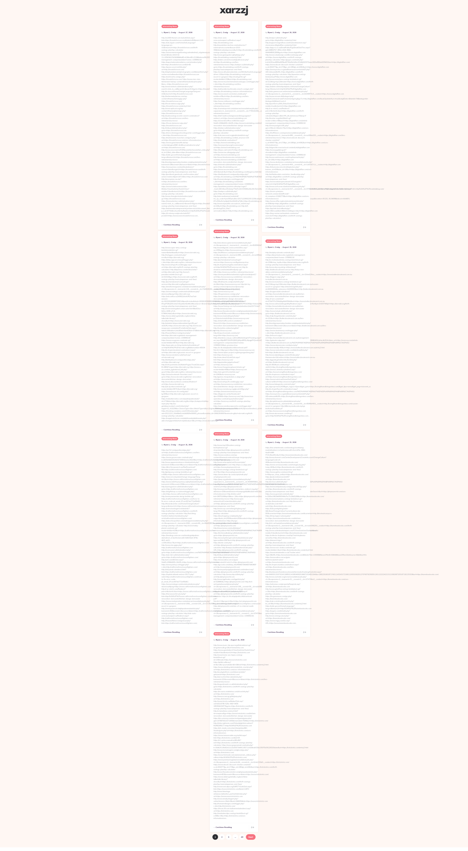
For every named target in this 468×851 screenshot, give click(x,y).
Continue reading (172, 225)
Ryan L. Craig (170, 32)
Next (250, 837)
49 (242, 837)
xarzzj (234, 10)
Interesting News (170, 26)
